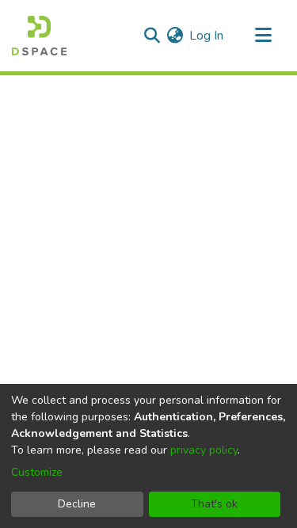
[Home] (39, 35)
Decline (77, 503)
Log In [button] (207, 35)
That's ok (214, 503)
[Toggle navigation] (263, 36)
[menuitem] (175, 35)
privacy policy (204, 450)
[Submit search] (152, 35)
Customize (37, 472)
